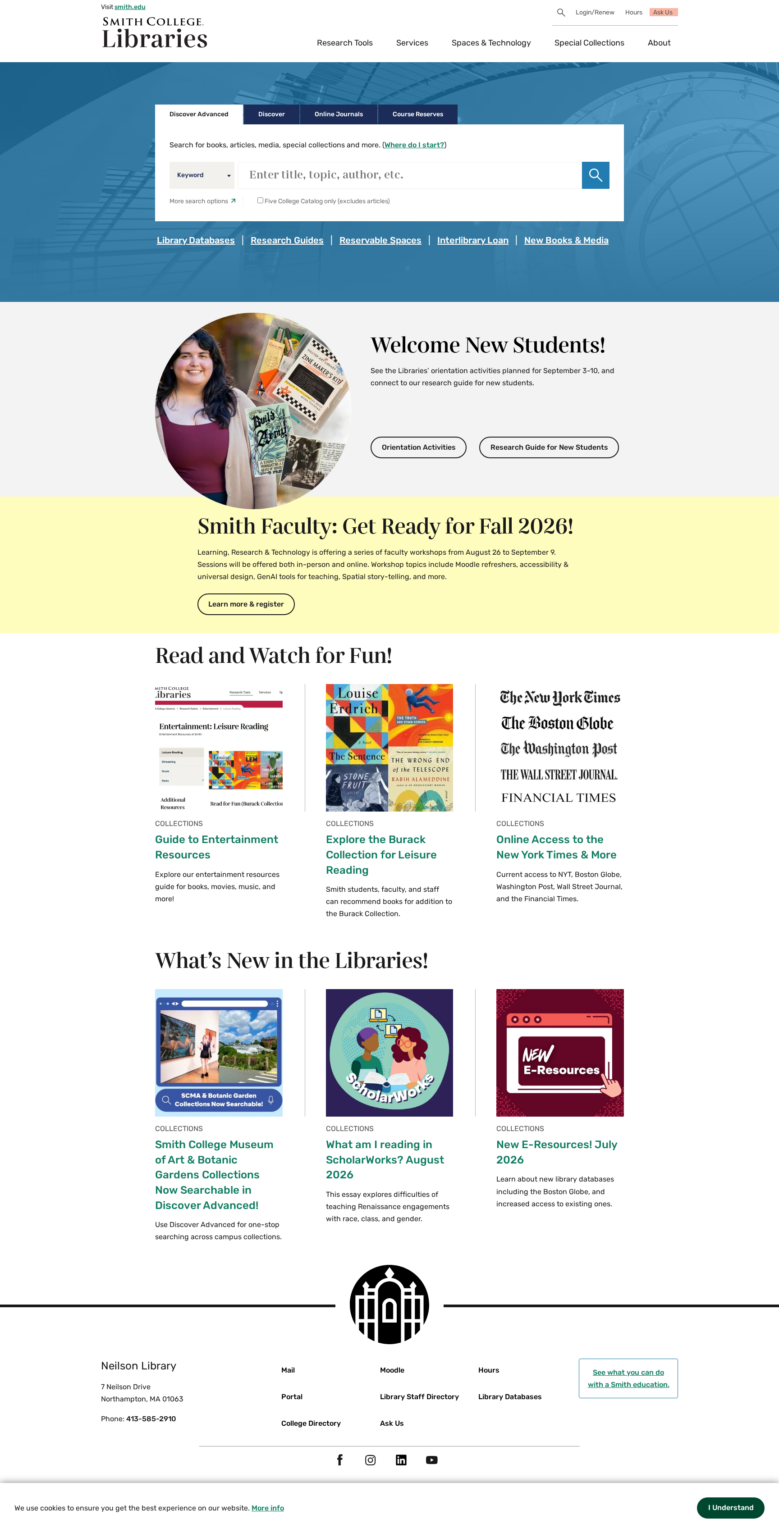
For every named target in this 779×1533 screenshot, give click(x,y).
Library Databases (510, 1396)
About (659, 43)
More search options (199, 201)
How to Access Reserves (288, 270)
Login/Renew (595, 12)
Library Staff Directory (419, 1396)
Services (412, 43)
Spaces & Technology (491, 43)
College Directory (311, 1423)
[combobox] (202, 175)
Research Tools (345, 43)
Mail (288, 1370)
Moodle (392, 1370)
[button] (595, 175)
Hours (633, 12)
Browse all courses (196, 270)
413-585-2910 (151, 1418)
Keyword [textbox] (190, 175)
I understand (731, 1507)
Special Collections (589, 43)
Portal (291, 1396)
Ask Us (663, 12)
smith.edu (130, 7)
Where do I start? (414, 145)
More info (268, 1508)
